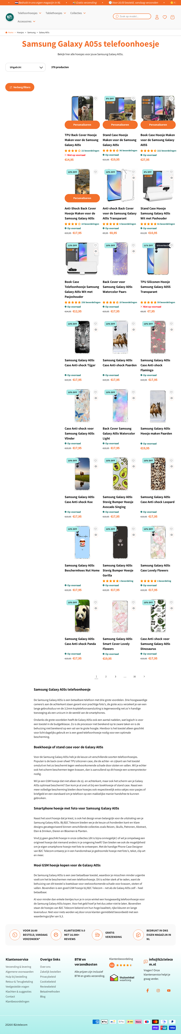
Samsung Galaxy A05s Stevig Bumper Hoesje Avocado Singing (118, 502)
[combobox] (132, 16)
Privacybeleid (48, 976)
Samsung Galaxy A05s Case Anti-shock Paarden (120, 362)
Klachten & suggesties (18, 991)
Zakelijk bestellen (50, 972)
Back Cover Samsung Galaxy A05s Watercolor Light (119, 433)
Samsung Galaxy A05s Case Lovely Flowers (155, 567)
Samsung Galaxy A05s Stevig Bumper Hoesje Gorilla (118, 570)
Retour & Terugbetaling (19, 981)
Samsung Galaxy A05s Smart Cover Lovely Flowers (117, 644)
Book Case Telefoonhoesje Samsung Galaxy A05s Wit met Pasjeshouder (82, 289)
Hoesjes (20, 32)
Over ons (45, 967)
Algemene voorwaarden (20, 972)
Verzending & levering (18, 967)
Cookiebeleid (48, 981)
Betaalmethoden (50, 991)
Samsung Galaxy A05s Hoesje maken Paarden (156, 430)
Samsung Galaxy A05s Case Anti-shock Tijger (80, 362)
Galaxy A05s (44, 32)
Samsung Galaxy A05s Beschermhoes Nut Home (82, 567)
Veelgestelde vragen (17, 986)
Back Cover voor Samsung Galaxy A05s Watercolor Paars (117, 287)
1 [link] (96, 676)
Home (10, 32)
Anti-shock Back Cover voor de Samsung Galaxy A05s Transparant (119, 213)
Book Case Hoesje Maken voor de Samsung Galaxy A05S (158, 140)
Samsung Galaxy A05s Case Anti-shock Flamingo (155, 365)
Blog (42, 996)
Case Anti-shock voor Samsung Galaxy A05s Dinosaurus (155, 644)
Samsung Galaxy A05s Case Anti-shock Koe (79, 499)
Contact (10, 996)
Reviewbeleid (48, 986)
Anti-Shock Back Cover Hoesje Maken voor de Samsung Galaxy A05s (80, 213)
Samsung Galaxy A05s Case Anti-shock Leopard (157, 499)
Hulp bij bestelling (16, 976)
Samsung (31, 32)
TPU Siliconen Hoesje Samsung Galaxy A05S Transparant (156, 287)
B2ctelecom (20, 1025)
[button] (132, 16)
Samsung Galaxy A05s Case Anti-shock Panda (80, 641)
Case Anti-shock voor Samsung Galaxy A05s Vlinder (79, 433)
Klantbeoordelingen (17, 1001)
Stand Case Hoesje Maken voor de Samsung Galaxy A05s (119, 140)
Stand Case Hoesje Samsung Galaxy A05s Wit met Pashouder (155, 213)
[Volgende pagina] (144, 676)
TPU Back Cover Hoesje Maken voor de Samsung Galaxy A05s (81, 140)
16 (134, 676)
